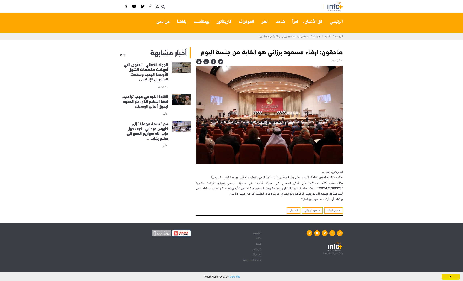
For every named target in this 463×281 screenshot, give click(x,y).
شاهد (280, 22)
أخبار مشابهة (168, 52)
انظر (265, 22)
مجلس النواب (333, 210)
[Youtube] (134, 7)
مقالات (257, 238)
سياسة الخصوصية (252, 260)
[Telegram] (126, 7)
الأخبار (327, 36)
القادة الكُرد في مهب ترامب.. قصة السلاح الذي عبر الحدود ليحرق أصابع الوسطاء (145, 101)
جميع (122, 55)
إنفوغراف (256, 254)
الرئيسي (336, 22)
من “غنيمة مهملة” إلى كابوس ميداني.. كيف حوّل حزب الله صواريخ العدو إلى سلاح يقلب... (147, 131)
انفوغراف (246, 22)
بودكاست (201, 22)
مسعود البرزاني (312, 210)
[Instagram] (158, 7)
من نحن (163, 22)
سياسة (316, 36)
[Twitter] (143, 7)
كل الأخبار (313, 22)
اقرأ (295, 22)
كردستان (294, 210)
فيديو (258, 243)
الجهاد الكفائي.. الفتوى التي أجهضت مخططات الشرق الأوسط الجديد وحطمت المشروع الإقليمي (146, 71)
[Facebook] (150, 7)
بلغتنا (181, 22)
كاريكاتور (224, 22)
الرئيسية (339, 36)
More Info (234, 276)
